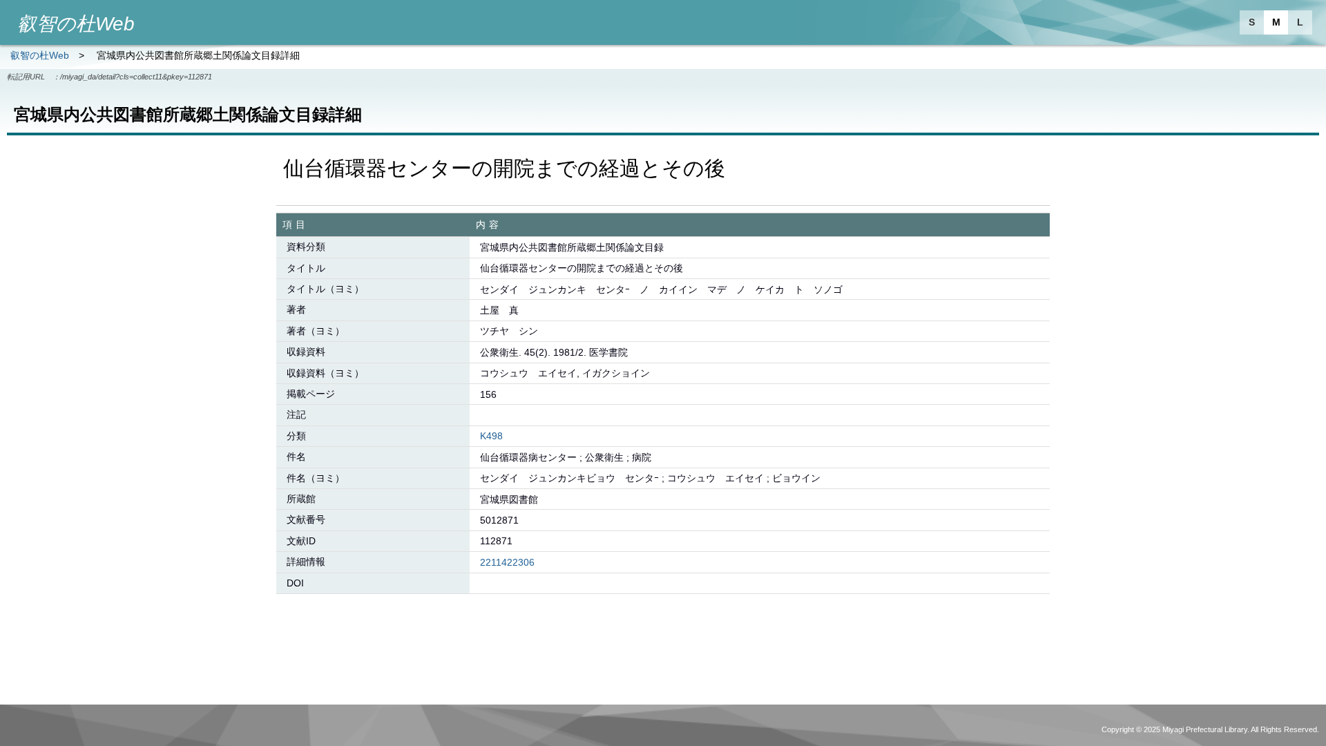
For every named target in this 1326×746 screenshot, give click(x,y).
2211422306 (507, 562)
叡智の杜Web (39, 55)
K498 (491, 435)
